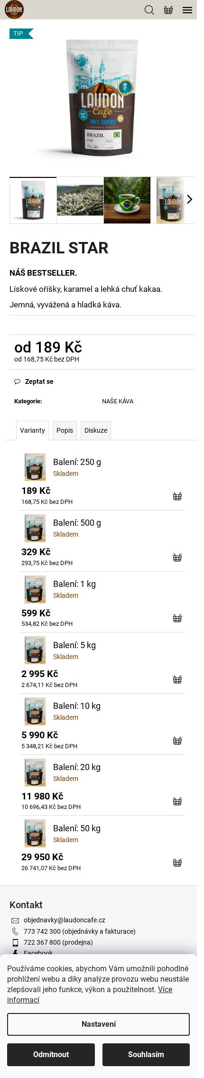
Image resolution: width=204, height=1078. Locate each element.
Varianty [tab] (32, 430)
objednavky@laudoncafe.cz (64, 920)
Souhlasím (146, 1054)
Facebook (38, 953)
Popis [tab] (64, 430)
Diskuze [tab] (95, 430)
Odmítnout (51, 1054)
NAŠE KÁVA (117, 401)
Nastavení (99, 1024)
